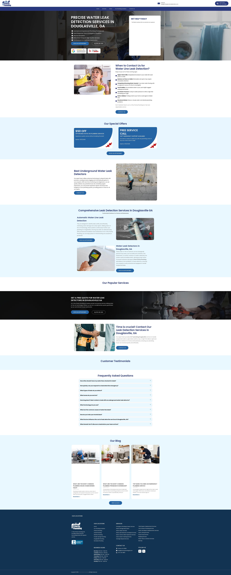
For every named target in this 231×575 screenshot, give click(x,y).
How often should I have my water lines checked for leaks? (98, 381)
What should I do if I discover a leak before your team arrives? (99, 424)
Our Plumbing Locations (120, 8)
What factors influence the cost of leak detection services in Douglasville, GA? (104, 419)
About (110, 8)
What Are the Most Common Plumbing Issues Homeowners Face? (84, 486)
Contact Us (132, 8)
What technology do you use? (89, 405)
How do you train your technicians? (91, 414)
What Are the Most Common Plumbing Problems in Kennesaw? (115, 485)
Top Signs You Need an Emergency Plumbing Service (145, 485)
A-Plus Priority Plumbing (83, 572)
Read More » (76, 496)
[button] (94, 50)
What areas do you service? (88, 395)
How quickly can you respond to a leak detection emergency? (99, 386)
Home (97, 8)
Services (104, 8)
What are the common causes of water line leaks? (95, 410)
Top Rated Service (81, 51)
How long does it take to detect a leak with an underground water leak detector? (105, 400)
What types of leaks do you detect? (91, 390)
